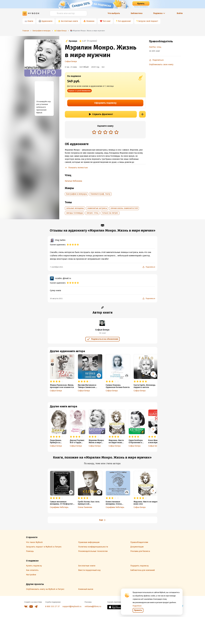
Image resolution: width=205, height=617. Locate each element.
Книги (30, 21)
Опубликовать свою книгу (161, 64)
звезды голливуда (74, 213)
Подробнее (137, 606)
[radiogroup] (105, 132)
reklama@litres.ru (93, 606)
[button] (153, 429)
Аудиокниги (47, 21)
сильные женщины (75, 208)
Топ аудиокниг (124, 21)
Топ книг (107, 21)
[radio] (94, 132)
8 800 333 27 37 (52, 606)
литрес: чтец (92, 213)
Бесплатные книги (69, 21)
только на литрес (110, 213)
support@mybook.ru (71, 606)
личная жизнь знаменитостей (124, 208)
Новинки (90, 21)
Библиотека (136, 13)
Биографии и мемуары (76, 194)
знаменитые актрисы (97, 208)
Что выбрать (114, 13)
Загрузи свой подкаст (148, 21)
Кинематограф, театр (100, 194)
